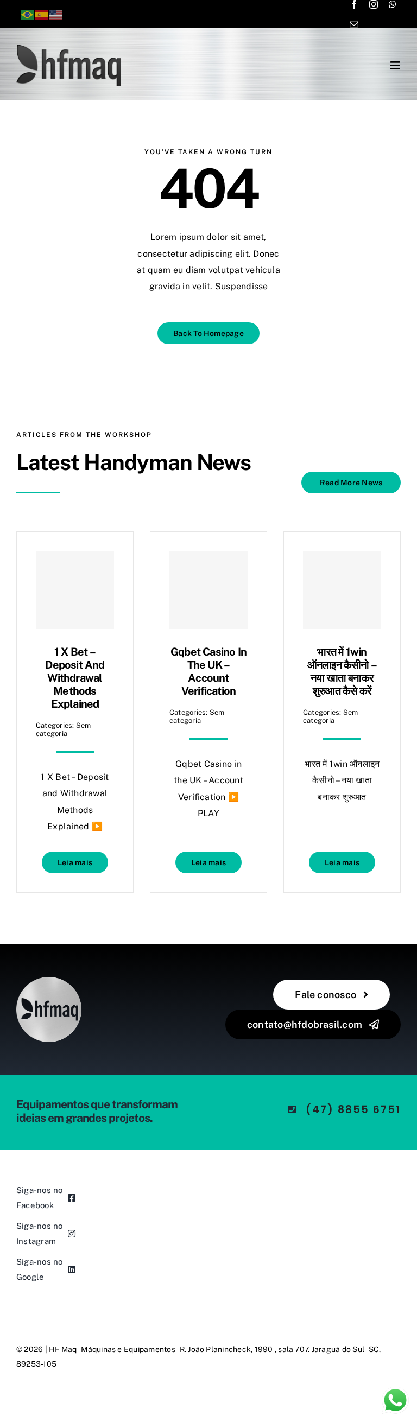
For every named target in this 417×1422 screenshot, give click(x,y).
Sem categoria (63, 729)
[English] (56, 14)
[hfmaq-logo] (48, 981)
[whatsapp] (392, 4)
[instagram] (373, 4)
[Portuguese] (28, 14)
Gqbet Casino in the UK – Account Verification (208, 671)
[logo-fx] (68, 48)
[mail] (354, 24)
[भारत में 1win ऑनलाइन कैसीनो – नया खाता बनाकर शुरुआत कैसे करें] (342, 590)
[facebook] (354, 4)
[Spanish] (42, 14)
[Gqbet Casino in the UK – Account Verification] (208, 590)
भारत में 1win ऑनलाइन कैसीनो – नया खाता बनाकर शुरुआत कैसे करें (342, 671)
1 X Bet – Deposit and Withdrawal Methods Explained (74, 677)
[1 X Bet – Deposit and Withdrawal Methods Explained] (75, 590)
